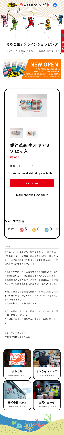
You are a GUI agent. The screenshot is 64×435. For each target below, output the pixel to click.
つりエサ (22, 51)
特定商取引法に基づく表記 (17, 337)
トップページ (12, 51)
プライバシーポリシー (15, 333)
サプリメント (32, 51)
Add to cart (32, 183)
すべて (11, 229)
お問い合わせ (52, 51)
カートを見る (63, 43)
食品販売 (42, 51)
